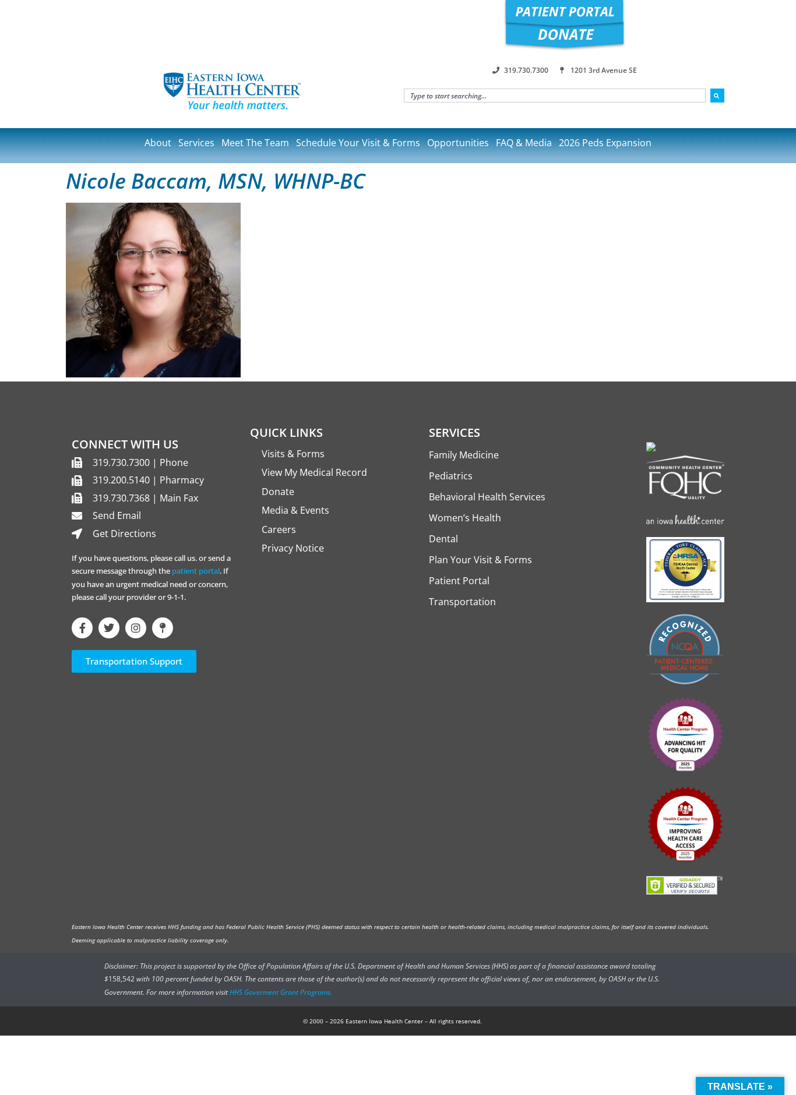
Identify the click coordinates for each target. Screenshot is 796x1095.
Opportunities (458, 142)
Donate (278, 491)
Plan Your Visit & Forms (480, 559)
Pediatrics (451, 475)
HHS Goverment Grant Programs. (281, 992)
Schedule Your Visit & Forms (358, 142)
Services (196, 142)
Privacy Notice (293, 548)
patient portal (196, 571)
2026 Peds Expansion (605, 142)
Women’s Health (465, 517)
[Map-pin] (162, 627)
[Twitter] (108, 627)
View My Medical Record (314, 472)
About (158, 142)
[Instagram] (135, 627)
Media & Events (295, 510)
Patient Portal (459, 580)
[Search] (717, 96)
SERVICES (454, 432)
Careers (279, 529)
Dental (443, 538)
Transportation (462, 601)
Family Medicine (464, 454)
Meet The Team (255, 142)
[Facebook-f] (82, 627)
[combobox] (555, 96)
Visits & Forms (293, 453)
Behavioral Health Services (487, 496)
